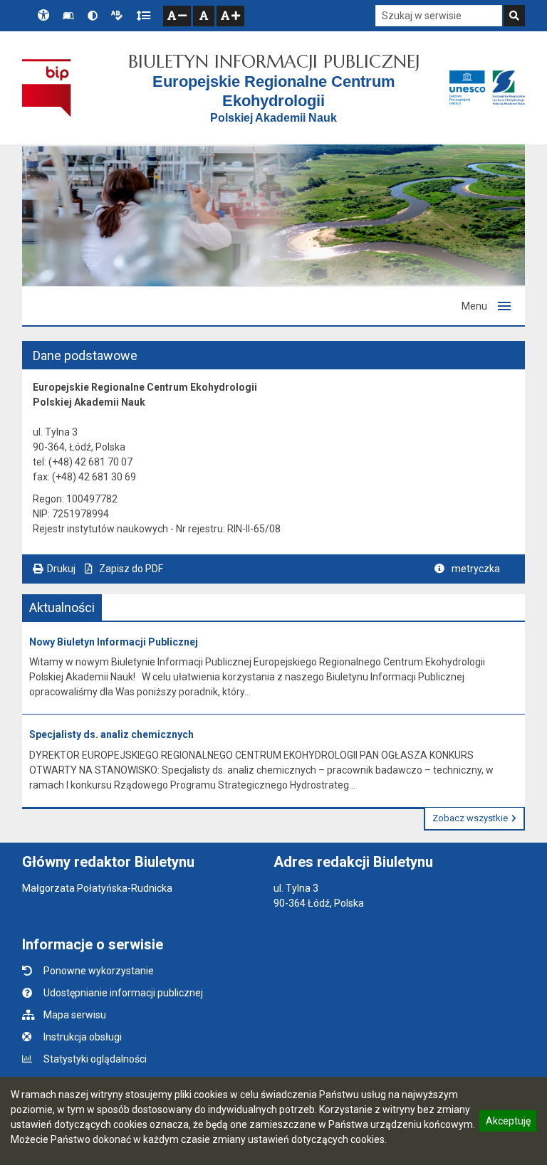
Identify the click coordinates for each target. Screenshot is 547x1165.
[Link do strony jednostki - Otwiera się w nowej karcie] (487, 87)
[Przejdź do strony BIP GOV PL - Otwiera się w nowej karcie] (46, 87)
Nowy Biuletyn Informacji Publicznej (113, 642)
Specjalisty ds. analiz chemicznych (111, 734)
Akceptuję (508, 1123)
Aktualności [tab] (62, 607)
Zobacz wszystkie (470, 818)
